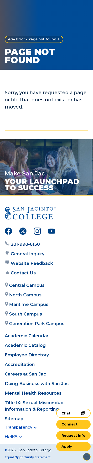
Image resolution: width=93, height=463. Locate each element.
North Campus (25, 295)
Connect (70, 424)
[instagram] (37, 232)
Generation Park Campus (36, 323)
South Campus (25, 314)
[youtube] (51, 232)
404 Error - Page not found (32, 39)
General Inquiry (27, 253)
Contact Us (23, 273)
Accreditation (20, 364)
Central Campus (27, 285)
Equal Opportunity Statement (28, 457)
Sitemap (14, 418)
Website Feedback (32, 263)
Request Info (73, 435)
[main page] (18, 9)
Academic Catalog (25, 345)
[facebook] (8, 232)
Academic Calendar (26, 335)
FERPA (11, 436)
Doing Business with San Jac (37, 383)
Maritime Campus (28, 304)
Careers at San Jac (25, 374)
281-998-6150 (25, 244)
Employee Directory (27, 355)
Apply (67, 446)
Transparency (18, 427)
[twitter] (23, 232)
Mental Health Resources (33, 393)
